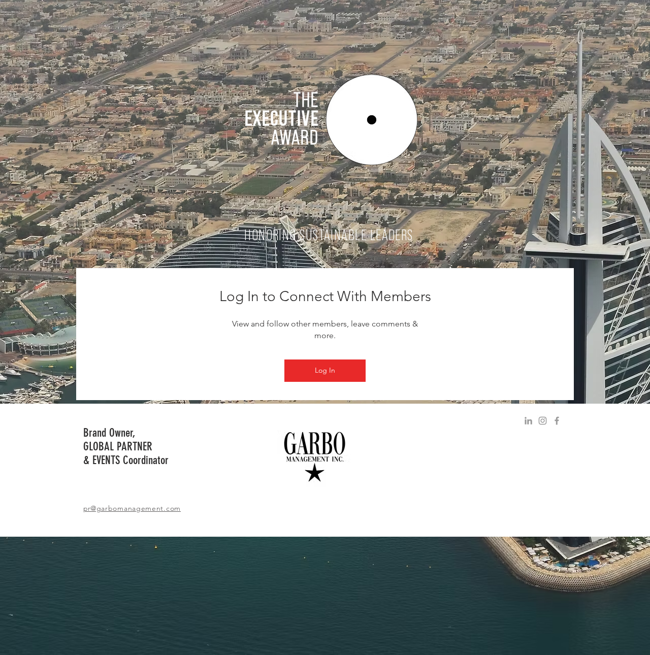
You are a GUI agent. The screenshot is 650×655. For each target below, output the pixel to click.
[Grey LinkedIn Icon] (528, 420)
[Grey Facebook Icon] (556, 420)
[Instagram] (542, 420)
